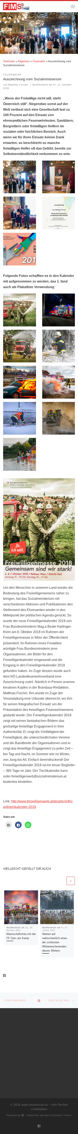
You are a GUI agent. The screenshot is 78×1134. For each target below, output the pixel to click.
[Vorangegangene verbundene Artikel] (61, 881)
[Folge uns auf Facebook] (4, 976)
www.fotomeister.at (34, 1104)
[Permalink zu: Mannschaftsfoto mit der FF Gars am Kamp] (21, 907)
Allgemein (24, 61)
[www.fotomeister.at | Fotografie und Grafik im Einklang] (16, 6)
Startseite (9, 61)
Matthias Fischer (18, 84)
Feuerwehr (39, 61)
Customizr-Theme (61, 1115)
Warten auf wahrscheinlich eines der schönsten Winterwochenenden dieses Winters (54, 942)
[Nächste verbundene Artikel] (71, 881)
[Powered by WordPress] (22, 1115)
